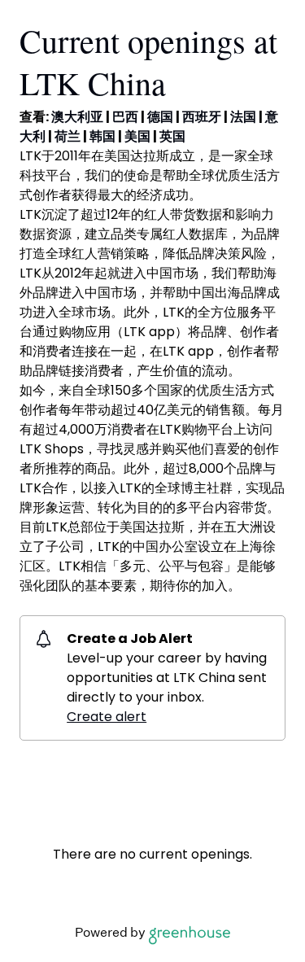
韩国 (102, 136)
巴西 (125, 116)
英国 (172, 136)
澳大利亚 (77, 116)
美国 (137, 136)
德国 (160, 116)
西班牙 (201, 116)
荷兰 (67, 136)
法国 (243, 116)
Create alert (106, 716)
